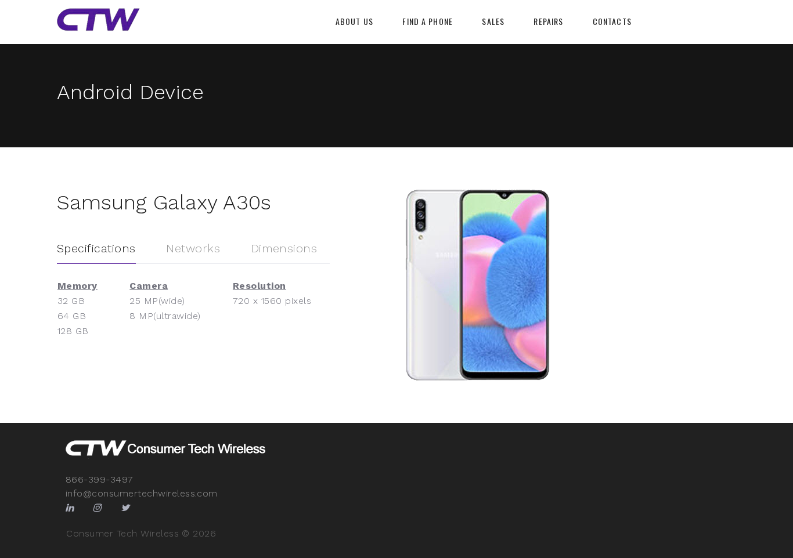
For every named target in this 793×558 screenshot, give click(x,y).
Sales (493, 21)
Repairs (548, 21)
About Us (354, 21)
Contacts (612, 21)
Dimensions (284, 248)
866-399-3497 (100, 479)
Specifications (96, 248)
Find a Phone (427, 21)
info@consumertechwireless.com (142, 493)
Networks (193, 248)
